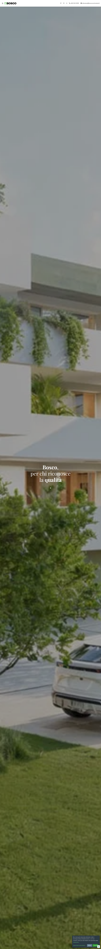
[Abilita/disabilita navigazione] (2, 3)
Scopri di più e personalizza (79, 945)
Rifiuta (89, 945)
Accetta (95, 945)
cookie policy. (76, 942)
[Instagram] (63, 3)
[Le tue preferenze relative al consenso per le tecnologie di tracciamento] (98, 946)
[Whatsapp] (66, 3)
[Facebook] (61, 3)
